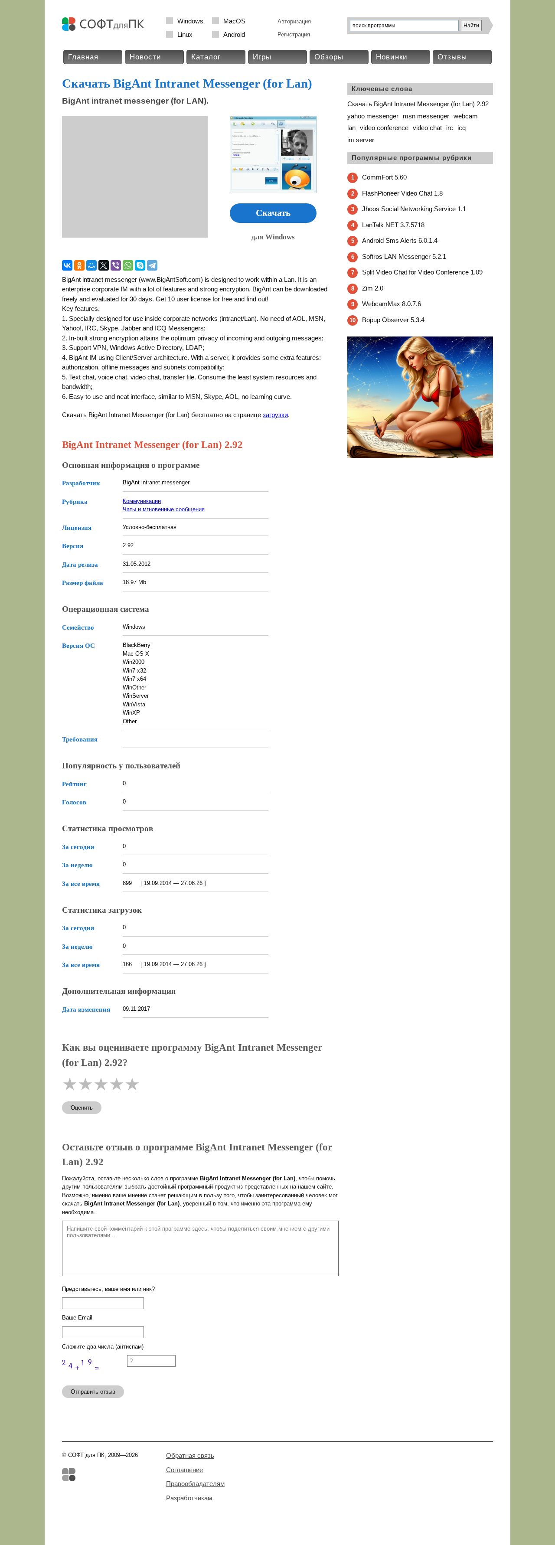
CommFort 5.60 (384, 177)
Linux (185, 34)
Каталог (206, 57)
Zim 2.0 (372, 288)
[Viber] (116, 265)
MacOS (234, 21)
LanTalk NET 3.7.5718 (393, 225)
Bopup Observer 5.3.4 (393, 319)
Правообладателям (195, 1483)
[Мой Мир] (91, 265)
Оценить (82, 1107)
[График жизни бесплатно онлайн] (420, 456)
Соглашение (184, 1469)
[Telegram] (152, 265)
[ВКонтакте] (67, 265)
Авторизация (294, 21)
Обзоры (328, 57)
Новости (145, 57)
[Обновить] (94, 1375)
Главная (83, 57)
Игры (262, 57)
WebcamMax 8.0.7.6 (391, 303)
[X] (103, 265)
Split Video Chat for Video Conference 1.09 (422, 272)
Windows (190, 21)
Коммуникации (142, 501)
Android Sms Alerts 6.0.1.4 (399, 240)
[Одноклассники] (79, 265)
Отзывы (452, 57)
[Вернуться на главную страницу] (105, 29)
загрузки (275, 414)
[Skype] (140, 265)
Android (234, 34)
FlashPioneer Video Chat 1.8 (402, 193)
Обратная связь (190, 1455)
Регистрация (294, 34)
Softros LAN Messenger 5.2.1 (404, 256)
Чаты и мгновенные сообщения (164, 509)
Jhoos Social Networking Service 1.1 (414, 208)
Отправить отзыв (93, 1391)
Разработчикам (189, 1498)
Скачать (273, 213)
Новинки (392, 57)
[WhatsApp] (128, 265)
